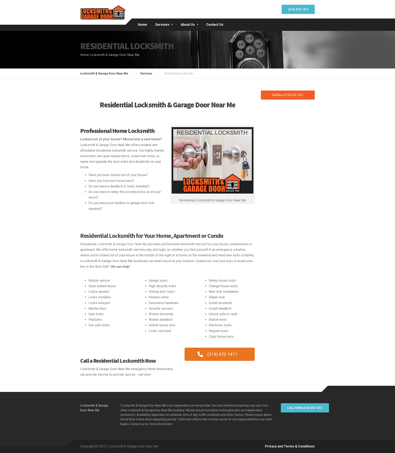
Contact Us (214, 25)
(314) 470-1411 (298, 9)
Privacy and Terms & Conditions (290, 446)
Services (162, 25)
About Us (188, 25)
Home (142, 25)
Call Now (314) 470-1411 (305, 408)
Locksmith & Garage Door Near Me (122, 244)
